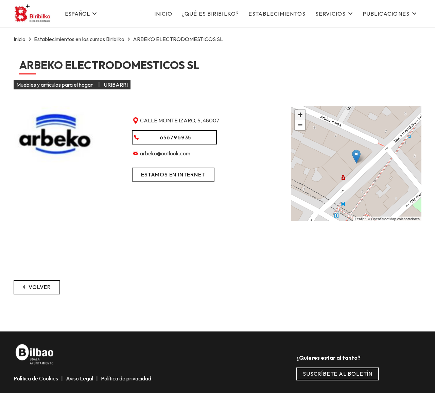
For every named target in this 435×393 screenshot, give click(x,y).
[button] (80, 13)
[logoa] (33, 13)
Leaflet (360, 219)
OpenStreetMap (383, 219)
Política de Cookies (36, 378)
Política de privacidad (125, 378)
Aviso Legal (80, 378)
